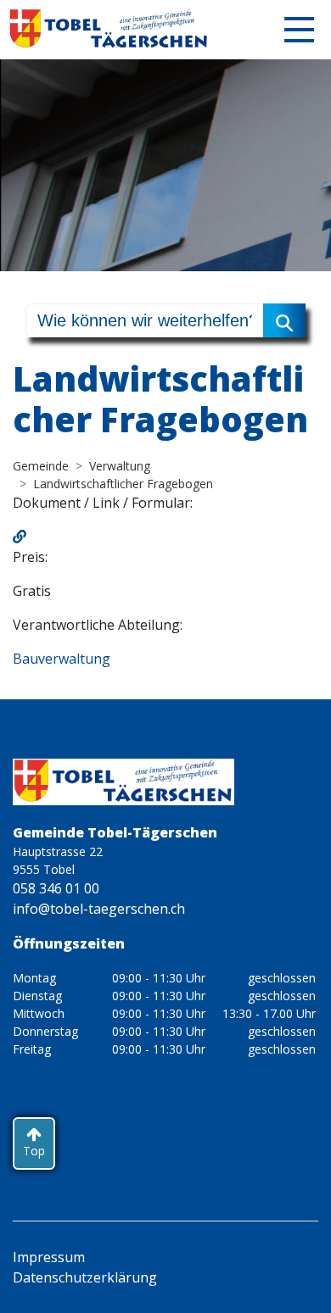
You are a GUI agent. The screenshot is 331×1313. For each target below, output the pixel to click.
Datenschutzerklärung (85, 1277)
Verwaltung (119, 466)
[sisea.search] (284, 320)
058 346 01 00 (56, 888)
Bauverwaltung (61, 658)
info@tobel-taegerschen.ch (99, 908)
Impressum (49, 1257)
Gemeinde (41, 466)
